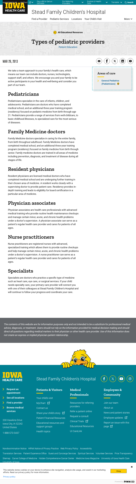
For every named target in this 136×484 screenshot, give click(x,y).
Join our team (111, 402)
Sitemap (6, 458)
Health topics (43, 431)
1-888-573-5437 (11, 432)
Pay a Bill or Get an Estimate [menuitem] (44, 2)
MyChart (41, 403)
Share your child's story (48, 413)
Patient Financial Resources (50, 418)
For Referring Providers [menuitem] (67, 2)
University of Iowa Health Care (115, 458)
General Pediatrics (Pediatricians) (110, 82)
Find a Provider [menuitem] (39, 19)
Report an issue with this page (116, 424)
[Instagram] (130, 378)
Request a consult (79, 416)
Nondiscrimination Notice (14, 448)
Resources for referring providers (82, 404)
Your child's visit (44, 398)
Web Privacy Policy (69, 448)
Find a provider (14, 402)
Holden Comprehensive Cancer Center (56, 458)
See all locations (15, 397)
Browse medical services (15, 409)
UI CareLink (76, 431)
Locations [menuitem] (76, 19)
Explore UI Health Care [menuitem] (94, 2)
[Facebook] (104, 378)
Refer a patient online (81, 411)
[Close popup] (132, 467)
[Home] (15, 7)
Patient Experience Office (34, 453)
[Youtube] (121, 378)
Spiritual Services (86, 453)
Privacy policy (9, 477)
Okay (118, 471)
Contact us (42, 408)
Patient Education (68, 47)
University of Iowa (11, 462)
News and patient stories (117, 412)
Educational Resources (82, 426)
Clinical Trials (77, 421)
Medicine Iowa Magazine (87, 458)
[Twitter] (112, 378)
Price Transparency (124, 453)
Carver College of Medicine (24, 458)
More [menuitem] (127, 19)
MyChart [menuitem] (24, 2)
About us (108, 407)
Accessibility (86, 448)
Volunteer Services (104, 453)
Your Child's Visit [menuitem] (93, 19)
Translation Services (12, 453)
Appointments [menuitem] (8, 2)
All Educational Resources (70, 32)
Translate (115, 2)
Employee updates (114, 417)
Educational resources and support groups (50, 424)
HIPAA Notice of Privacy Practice (43, 448)
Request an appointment (13, 391)
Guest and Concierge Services (62, 453)
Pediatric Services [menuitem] (59, 19)
